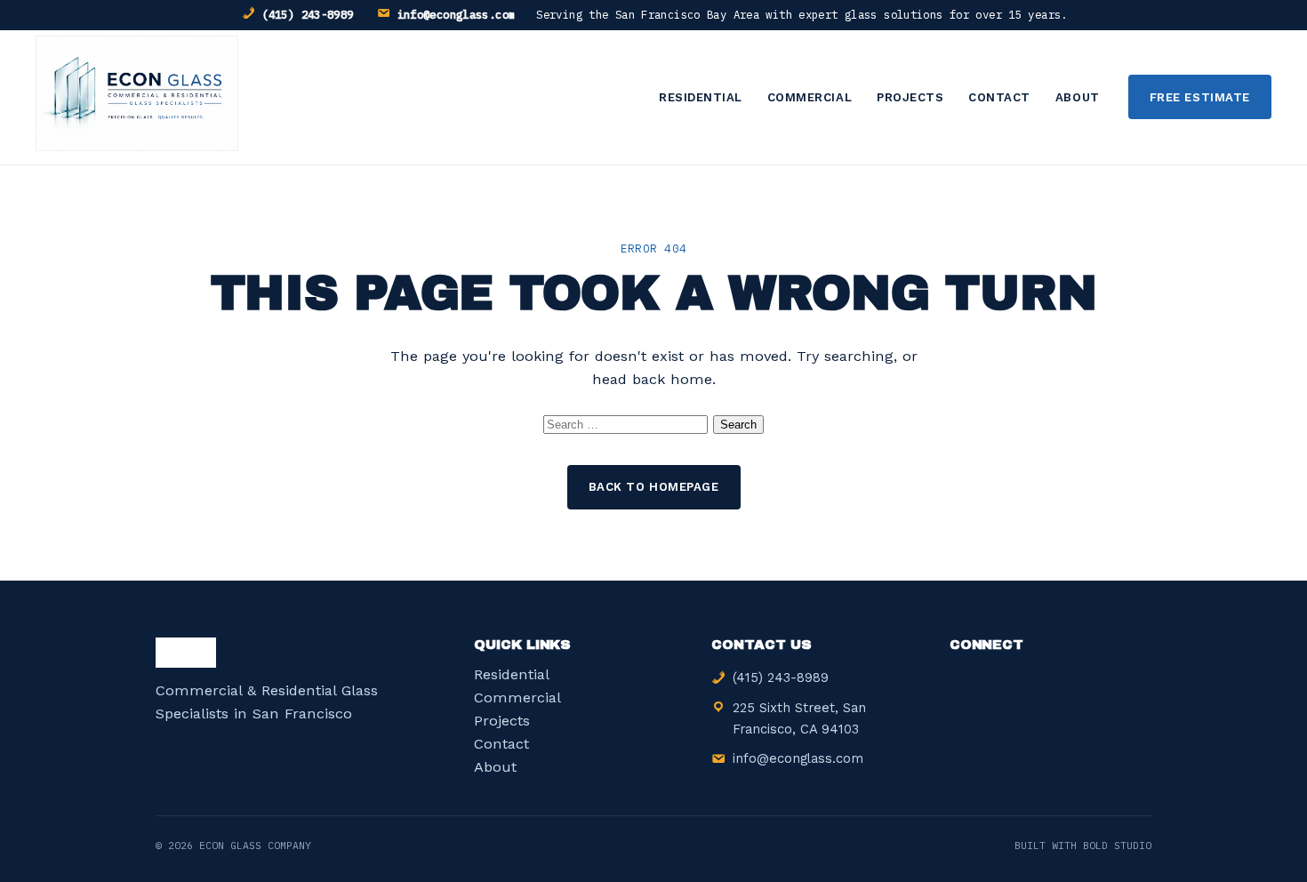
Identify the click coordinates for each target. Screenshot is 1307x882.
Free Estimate (1200, 97)
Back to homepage (653, 486)
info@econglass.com (456, 14)
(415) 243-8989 (307, 14)
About (1077, 97)
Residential (700, 97)
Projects (910, 97)
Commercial (809, 97)
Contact (999, 97)
